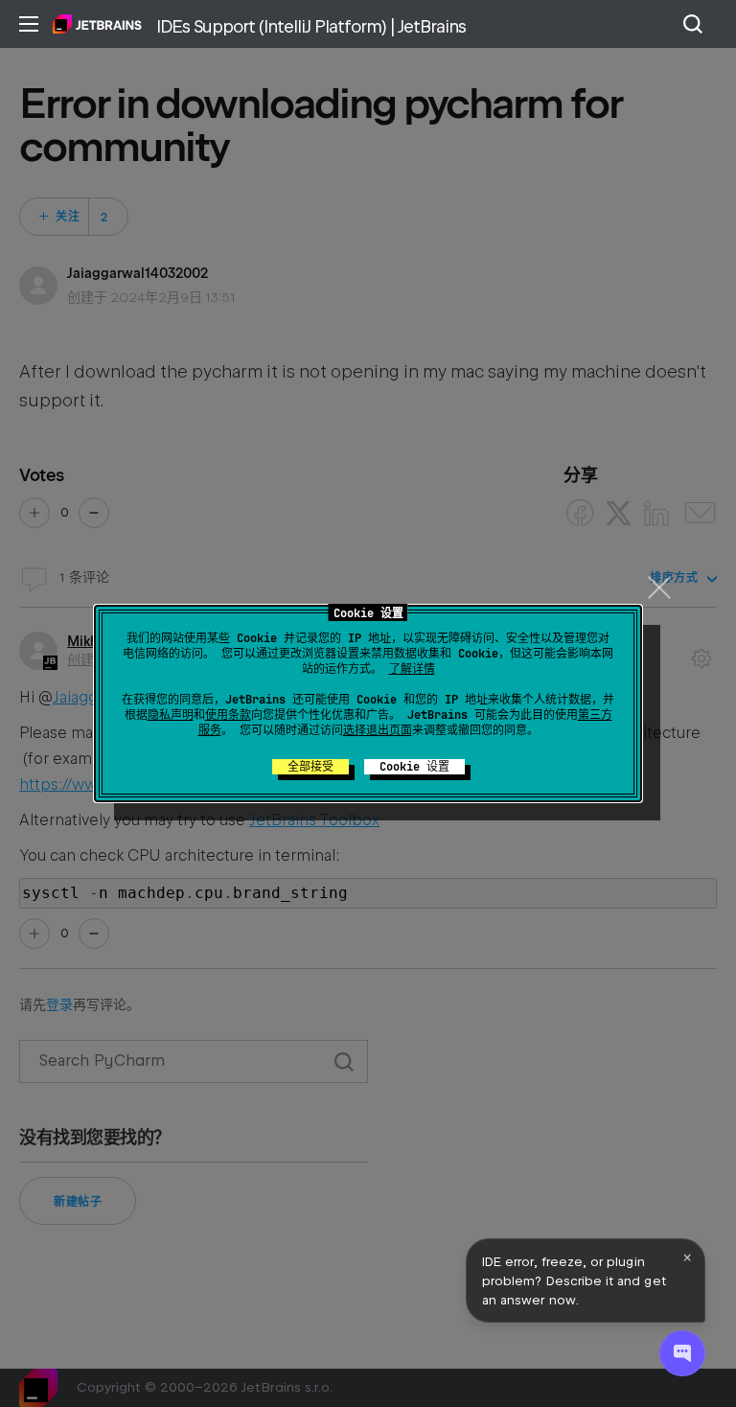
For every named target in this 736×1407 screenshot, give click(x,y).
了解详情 (412, 669)
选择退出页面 (377, 730)
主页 (97, 24)
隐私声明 (171, 715)
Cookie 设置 (414, 766)
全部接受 (311, 766)
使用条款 (228, 715)
